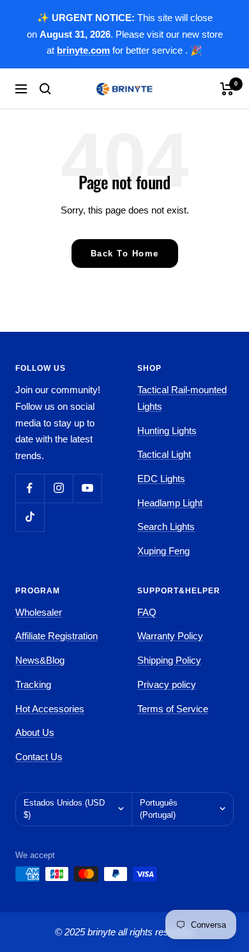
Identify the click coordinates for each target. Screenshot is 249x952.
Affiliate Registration (56, 635)
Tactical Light (164, 454)
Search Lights (166, 526)
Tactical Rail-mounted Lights (182, 398)
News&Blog (39, 660)
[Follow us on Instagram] (58, 488)
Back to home (125, 253)
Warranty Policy (170, 635)
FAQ (146, 612)
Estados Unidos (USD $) (64, 809)
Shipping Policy (169, 660)
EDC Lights (161, 478)
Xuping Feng (163, 550)
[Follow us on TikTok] (29, 517)
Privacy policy (166, 684)
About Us (34, 732)
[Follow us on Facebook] (29, 488)
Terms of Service (172, 708)
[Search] (45, 89)
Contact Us (39, 756)
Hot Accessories (49, 708)
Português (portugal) (158, 809)
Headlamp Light (169, 502)
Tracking (33, 684)
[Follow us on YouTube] (87, 488)
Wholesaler (38, 612)
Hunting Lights (167, 430)
